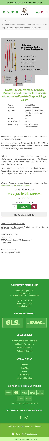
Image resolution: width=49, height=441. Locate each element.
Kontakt (38, 426)
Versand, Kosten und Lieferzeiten (24, 341)
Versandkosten (26, 198)
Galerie (24, 371)
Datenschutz (18, 426)
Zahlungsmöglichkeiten (24, 344)
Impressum (29, 426)
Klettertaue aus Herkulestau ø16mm (15, 185)
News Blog (24, 368)
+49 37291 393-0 (25, 300)
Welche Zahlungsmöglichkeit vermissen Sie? (24, 403)
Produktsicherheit (24, 215)
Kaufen (23, 207)
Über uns (24, 364)
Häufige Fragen (24, 375)
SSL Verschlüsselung (25, 378)
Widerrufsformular (24, 347)
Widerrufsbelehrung (24, 351)
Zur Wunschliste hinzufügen (34, 206)
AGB (9, 426)
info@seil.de (25, 306)
